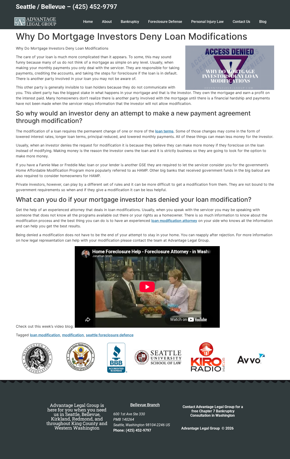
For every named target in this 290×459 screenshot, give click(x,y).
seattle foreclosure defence (109, 335)
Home (88, 21)
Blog (262, 21)
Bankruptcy (130, 21)
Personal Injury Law (207, 21)
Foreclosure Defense (165, 21)
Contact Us (241, 21)
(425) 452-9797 (94, 6)
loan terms (164, 131)
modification (73, 335)
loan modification (45, 335)
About (107, 21)
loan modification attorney (174, 220)
